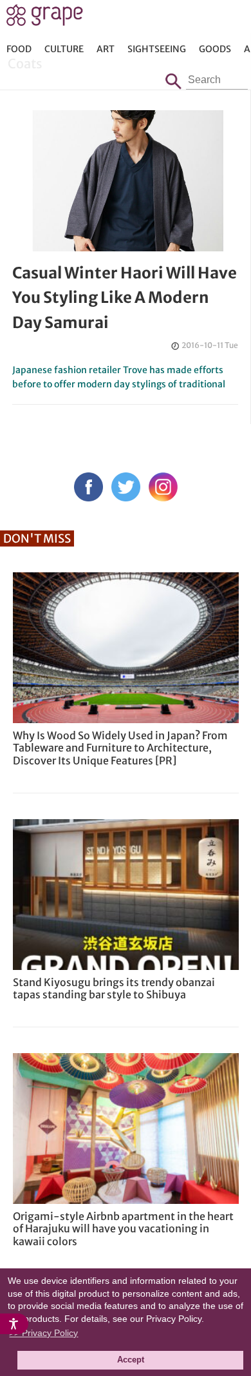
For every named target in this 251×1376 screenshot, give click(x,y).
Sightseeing (156, 49)
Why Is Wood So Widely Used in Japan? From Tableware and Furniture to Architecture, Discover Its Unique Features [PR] (120, 747)
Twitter (125, 486)
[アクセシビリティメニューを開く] (14, 1323)
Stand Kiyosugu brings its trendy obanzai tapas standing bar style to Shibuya (114, 988)
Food (19, 49)
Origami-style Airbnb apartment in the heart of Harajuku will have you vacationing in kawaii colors (123, 1228)
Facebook (88, 486)
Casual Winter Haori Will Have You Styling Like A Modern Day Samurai (124, 298)
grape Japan (45, 19)
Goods (215, 49)
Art (106, 49)
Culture (64, 49)
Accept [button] (130, 1359)
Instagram (163, 486)
